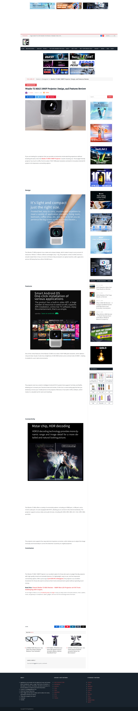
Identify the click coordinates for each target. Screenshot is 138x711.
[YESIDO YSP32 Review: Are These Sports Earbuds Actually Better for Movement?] (76, 641)
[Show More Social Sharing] (57, 97)
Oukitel (89, 698)
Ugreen (89, 702)
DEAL (108, 48)
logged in (35, 663)
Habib (31, 92)
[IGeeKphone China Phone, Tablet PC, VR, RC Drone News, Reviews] (25, 42)
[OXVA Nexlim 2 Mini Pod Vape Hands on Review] (92, 286)
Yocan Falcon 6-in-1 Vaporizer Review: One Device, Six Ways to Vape (46, 35)
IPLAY (55, 696)
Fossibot (90, 688)
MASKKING (57, 692)
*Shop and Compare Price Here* (28, 696)
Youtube (22, 699)
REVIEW (96, 48)
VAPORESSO (57, 684)
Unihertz (90, 690)
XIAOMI (109, 280)
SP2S (55, 694)
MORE (102, 48)
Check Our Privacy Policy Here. (27, 691)
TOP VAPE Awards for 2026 (56, 48)
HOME (22, 48)
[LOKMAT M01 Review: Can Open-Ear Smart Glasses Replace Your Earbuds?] (34, 641)
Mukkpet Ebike (91, 700)
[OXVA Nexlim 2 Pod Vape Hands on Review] (92, 294)
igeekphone (30, 709)
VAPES (67, 48)
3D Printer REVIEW (101, 280)
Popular (93, 280)
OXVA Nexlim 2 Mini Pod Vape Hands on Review (104, 288)
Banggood (31, 85)
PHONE (45, 48)
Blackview (90, 686)
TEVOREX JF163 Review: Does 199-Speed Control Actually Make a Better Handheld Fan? (54, 650)
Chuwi (89, 684)
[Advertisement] (69, 22)
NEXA (55, 690)
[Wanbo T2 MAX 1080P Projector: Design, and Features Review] (55, 115)
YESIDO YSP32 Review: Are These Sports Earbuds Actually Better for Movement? (76, 650)
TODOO (56, 698)
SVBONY (90, 682)
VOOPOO (56, 686)
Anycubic (90, 694)
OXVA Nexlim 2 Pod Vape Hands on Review (104, 296)
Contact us (23, 689)
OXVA (55, 688)
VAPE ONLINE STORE (59, 682)
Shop (112, 48)
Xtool (89, 696)
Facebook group (45, 592)
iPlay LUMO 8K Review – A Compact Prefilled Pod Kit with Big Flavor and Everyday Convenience (104, 305)
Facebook (22, 698)
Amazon (39, 48)
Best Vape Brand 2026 (86, 48)
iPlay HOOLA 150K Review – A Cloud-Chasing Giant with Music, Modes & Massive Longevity (104, 316)
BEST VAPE (74, 48)
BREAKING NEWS (30, 48)
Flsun (89, 692)
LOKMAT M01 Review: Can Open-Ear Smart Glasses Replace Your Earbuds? (34, 649)
